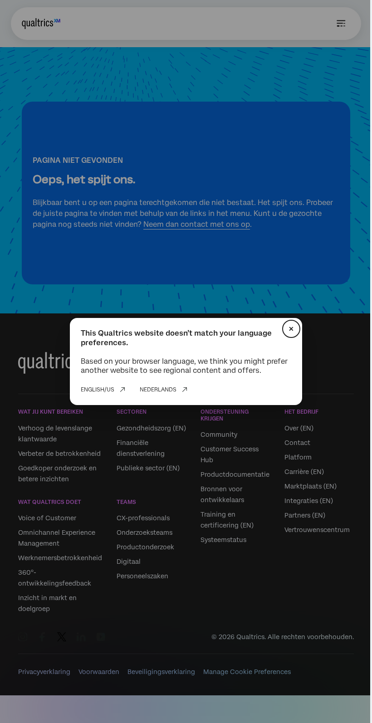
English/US (97, 389)
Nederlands (158, 389)
